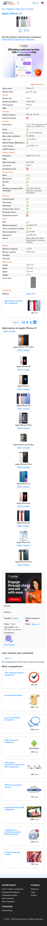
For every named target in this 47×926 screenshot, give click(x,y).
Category (7, 618)
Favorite (20, 30)
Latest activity (7, 910)
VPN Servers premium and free (13, 786)
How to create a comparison (12, 889)
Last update (9, 627)
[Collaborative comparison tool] (9, 3)
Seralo (35, 624)
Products (10, 9)
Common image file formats (12, 853)
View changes (9, 645)
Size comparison (8, 901)
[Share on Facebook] (27, 322)
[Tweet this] (31, 322)
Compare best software (11, 892)
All (3, 9)
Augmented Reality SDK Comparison (14, 808)
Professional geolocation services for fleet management (14, 765)
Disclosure (35, 889)
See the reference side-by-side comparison (21, 37)
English (42, 3)
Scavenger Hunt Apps (13, 695)
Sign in (35, 3)
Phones (30, 9)
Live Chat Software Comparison (12, 719)
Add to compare (9, 331)
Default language (32, 618)
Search (18, 3)
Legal (33, 892)
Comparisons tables (9, 895)
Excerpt (7, 606)
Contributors (9, 633)
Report (16, 322)
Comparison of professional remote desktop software (12, 832)
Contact (34, 895)
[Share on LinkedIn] (34, 322)
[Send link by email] (23, 322)
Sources (7, 612)
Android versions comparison (11, 741)
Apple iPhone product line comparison (18, 39)
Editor (27, 624)
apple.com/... (31, 293)
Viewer (6, 624)
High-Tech (20, 9)
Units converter (7, 898)
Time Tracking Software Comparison (14, 674)
